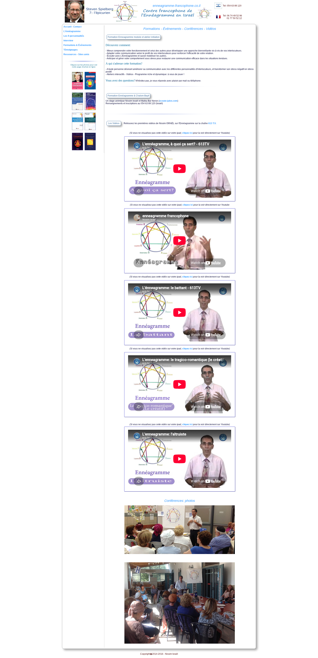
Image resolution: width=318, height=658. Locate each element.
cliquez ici (187, 133)
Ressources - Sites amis (76, 54)
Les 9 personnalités (73, 36)
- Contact (77, 26)
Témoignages (70, 49)
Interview (68, 40)
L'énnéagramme (72, 31)
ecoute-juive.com (168, 101)
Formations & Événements (77, 45)
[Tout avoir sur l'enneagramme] (179, 553)
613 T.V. (212, 123)
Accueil (67, 26)
